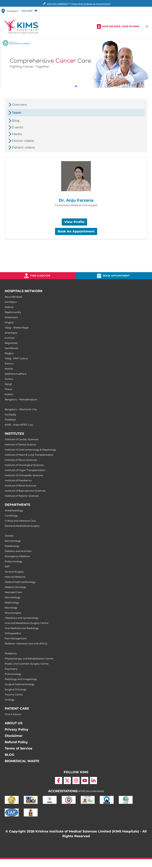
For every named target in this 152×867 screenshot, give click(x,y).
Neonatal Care (13, 592)
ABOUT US (13, 723)
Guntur (9, 378)
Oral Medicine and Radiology (22, 628)
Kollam (9, 394)
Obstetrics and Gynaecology (21, 617)
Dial (57, 3)
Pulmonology (13, 673)
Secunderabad (13, 296)
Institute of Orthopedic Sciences (24, 475)
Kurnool (9, 337)
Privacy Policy (16, 729)
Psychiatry (11, 668)
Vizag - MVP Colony (16, 358)
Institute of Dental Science (20, 444)
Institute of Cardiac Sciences (21, 439)
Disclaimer (14, 736)
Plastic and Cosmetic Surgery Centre (26, 663)
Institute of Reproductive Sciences (25, 490)
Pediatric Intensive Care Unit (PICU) (26, 643)
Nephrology (12, 602)
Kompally (10, 414)
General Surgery (14, 571)
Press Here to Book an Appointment (90, 3)
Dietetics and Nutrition (18, 551)
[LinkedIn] (93, 780)
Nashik (9, 368)
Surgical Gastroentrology (19, 684)
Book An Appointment (76, 231)
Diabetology (12, 545)
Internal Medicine (15, 576)
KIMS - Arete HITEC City (19, 424)
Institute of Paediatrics (18, 480)
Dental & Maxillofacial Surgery (22, 525)
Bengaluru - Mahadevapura (21, 399)
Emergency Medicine (17, 556)
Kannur (9, 363)
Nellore (9, 307)
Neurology (11, 607)
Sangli (8, 384)
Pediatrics (11, 653)
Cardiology (11, 515)
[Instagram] (76, 780)
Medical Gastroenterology (20, 581)
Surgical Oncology (16, 689)
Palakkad (10, 419)
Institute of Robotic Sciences (22, 495)
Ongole (9, 322)
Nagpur (9, 353)
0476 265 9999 (111, 26)
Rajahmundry (13, 312)
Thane (8, 389)
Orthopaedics (13, 633)
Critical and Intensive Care (20, 520)
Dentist (9, 535)
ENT (7, 566)
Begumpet (11, 342)
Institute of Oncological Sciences (24, 465)
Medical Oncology (15, 587)
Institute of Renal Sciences (20, 485)
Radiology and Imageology (21, 679)
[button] (29, 11)
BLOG (9, 755)
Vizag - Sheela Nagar (17, 327)
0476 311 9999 (130, 26)
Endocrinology (13, 561)
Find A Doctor (13, 714)
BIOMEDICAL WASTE (22, 761)
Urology (9, 699)
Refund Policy (16, 742)
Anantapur (11, 332)
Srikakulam (11, 317)
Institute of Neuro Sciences (21, 459)
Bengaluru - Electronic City (21, 409)
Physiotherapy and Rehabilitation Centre (29, 658)
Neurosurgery (13, 612)
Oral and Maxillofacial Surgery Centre (26, 623)
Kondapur (11, 301)
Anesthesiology (14, 510)
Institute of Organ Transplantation (25, 470)
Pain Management (16, 638)
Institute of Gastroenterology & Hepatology (30, 449)
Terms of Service (18, 748)
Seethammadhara (15, 373)
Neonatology (12, 597)
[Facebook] (58, 780)
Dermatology (13, 540)
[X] (67, 780)
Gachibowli (11, 348)
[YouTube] (84, 780)
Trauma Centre (14, 694)
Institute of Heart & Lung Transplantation (29, 454)
